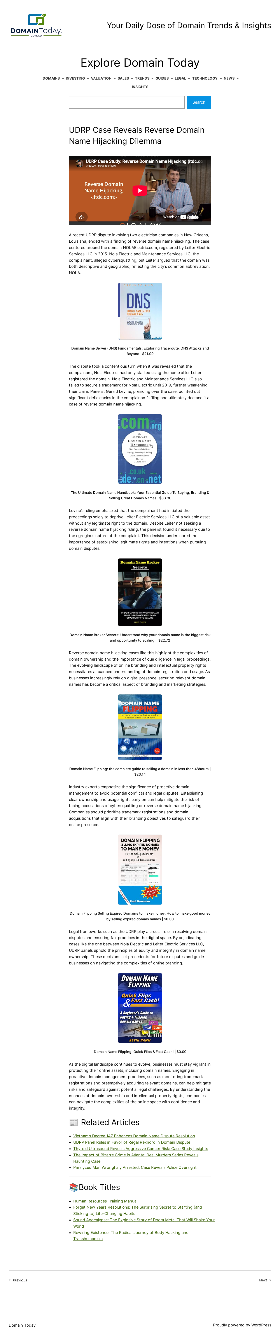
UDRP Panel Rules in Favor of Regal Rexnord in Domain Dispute (131, 1142)
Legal (180, 78)
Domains (51, 78)
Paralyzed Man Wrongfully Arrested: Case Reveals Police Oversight (135, 1167)
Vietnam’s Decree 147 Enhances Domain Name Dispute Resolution (134, 1136)
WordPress (261, 1325)
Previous (20, 1280)
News (229, 78)
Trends (142, 78)
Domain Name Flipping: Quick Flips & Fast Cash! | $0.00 (140, 1051)
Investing (75, 78)
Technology (205, 78)
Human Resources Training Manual (105, 1201)
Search (198, 102)
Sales (123, 78)
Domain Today (22, 1325)
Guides (162, 78)
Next (263, 1280)
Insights (140, 87)
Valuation (101, 78)
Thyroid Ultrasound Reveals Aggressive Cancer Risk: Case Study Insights (140, 1148)
